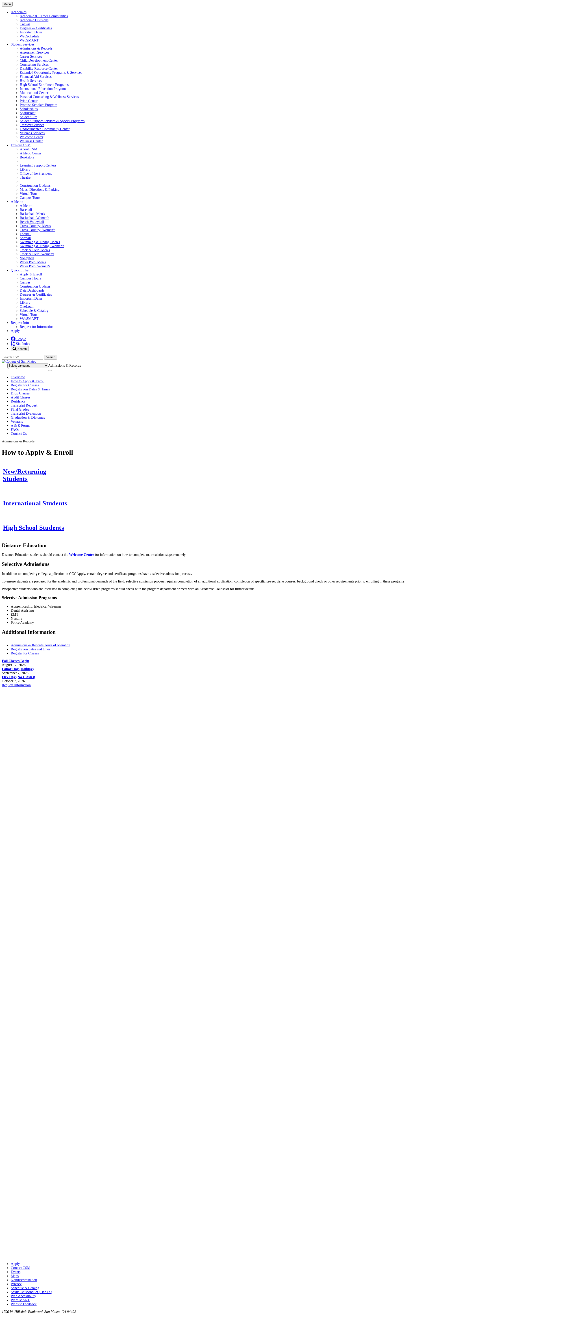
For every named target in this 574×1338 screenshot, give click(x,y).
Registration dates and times (30, 649)
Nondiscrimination (24, 1280)
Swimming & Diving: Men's (40, 242)
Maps (15, 1276)
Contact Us (19, 433)
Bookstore (27, 157)
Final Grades (20, 409)
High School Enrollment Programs (44, 85)
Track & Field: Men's (35, 250)
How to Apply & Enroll (27, 381)
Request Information (16, 685)
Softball (25, 238)
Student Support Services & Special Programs (52, 121)
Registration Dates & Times (30, 389)
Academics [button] (18, 12)
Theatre (25, 177)
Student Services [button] (22, 44)
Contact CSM (20, 1268)
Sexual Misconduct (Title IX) (31, 1292)
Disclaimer (561, 365)
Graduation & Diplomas (28, 417)
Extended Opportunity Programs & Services (51, 72)
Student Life (28, 117)
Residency (18, 401)
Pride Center (28, 101)
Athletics (26, 206)
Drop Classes (20, 393)
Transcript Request (24, 405)
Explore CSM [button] (20, 145)
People (20, 339)
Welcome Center (31, 137)
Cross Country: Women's (37, 230)
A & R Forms (20, 425)
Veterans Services (32, 133)
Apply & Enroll (31, 274)
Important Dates (31, 32)
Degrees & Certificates (36, 28)
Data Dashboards (32, 290)
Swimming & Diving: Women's (42, 246)
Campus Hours (30, 278)
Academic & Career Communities (44, 16)
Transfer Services (32, 125)
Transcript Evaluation (26, 413)
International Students (35, 503)
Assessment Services (34, 52)
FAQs (15, 429)
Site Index (22, 344)
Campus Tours (30, 197)
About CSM (28, 149)
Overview (18, 377)
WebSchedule (29, 36)
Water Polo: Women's (35, 266)
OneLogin (27, 306)
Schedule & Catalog (34, 310)
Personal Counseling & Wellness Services (49, 97)
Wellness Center (31, 141)
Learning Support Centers (38, 165)
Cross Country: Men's (35, 226)
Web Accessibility (23, 1296)
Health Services (31, 80)
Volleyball (27, 258)
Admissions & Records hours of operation (40, 645)
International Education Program (43, 89)
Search (22, 348)
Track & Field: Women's (37, 254)
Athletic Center (30, 153)
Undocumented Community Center (45, 129)
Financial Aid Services (36, 76)
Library (25, 169)
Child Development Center (39, 60)
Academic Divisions (34, 20)
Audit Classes (20, 397)
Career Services (31, 56)
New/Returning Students (24, 475)
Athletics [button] (17, 202)
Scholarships (29, 109)
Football (25, 234)
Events (15, 1272)
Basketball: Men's (32, 214)
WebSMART (29, 40)
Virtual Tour (28, 193)
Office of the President (36, 173)
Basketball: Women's (34, 218)
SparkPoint (27, 113)
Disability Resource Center (39, 68)
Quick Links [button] (19, 270)
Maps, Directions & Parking (39, 189)
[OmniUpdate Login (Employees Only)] (287, 1256)
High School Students (33, 527)
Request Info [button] (20, 323)
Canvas (25, 24)
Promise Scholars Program (38, 105)
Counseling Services (34, 64)
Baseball (26, 210)
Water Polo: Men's (33, 262)
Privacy (16, 1284)
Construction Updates (35, 185)
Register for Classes (25, 385)
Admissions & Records (36, 48)
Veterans (17, 421)
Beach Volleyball (32, 222)
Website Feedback (24, 1304)
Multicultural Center (34, 93)
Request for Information (37, 327)
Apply (15, 331)
